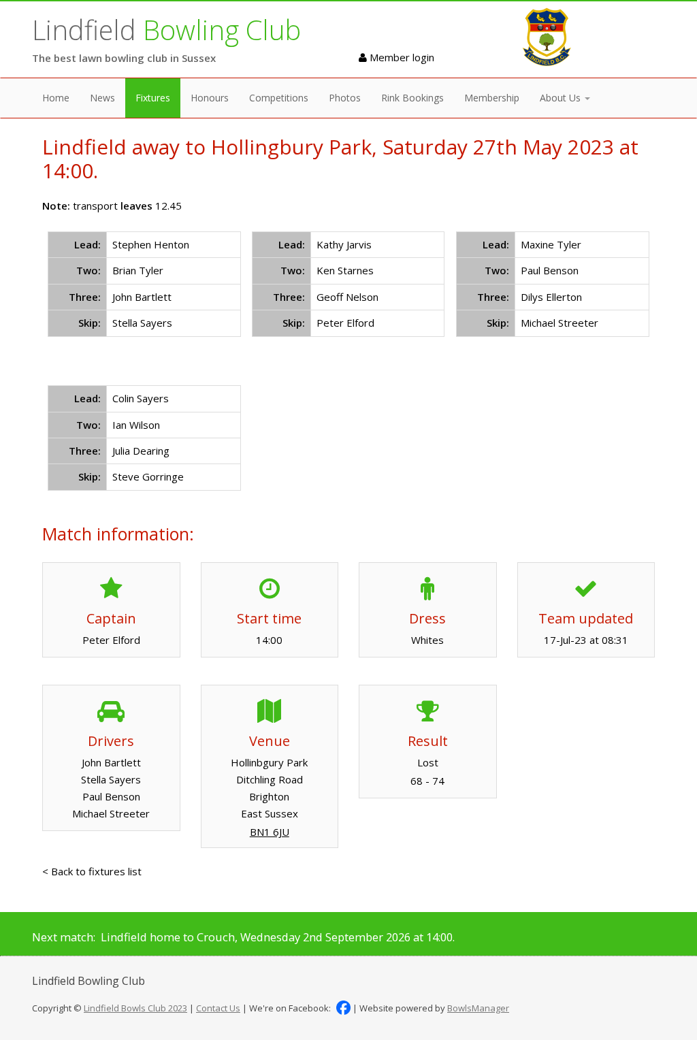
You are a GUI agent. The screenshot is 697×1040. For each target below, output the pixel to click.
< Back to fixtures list (92, 871)
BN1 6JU (269, 832)
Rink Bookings (412, 97)
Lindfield (166, 29)
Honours (210, 97)
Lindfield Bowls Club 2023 (135, 1008)
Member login (400, 57)
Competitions (278, 97)
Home (55, 97)
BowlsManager (478, 1008)
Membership (491, 97)
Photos (345, 97)
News (102, 97)
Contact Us (218, 1008)
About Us (561, 97)
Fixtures (152, 97)
